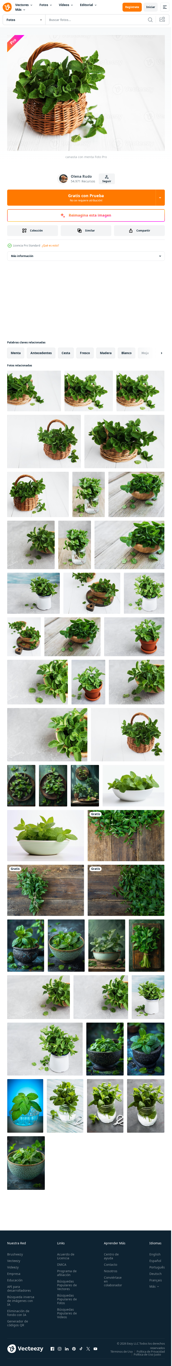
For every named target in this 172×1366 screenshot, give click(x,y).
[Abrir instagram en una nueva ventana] (59, 1347)
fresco (85, 350)
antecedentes (41, 350)
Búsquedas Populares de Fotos (65, 1297)
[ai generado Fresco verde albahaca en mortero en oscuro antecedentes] (25, 943)
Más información (22, 253)
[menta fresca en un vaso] (88, 492)
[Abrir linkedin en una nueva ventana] (67, 1347)
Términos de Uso (150, 1349)
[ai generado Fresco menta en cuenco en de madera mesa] (21, 783)
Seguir (106, 181)
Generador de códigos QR (17, 1321)
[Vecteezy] (7, 7)
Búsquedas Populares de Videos (65, 1311)
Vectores (22, 5)
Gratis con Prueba (86, 197)
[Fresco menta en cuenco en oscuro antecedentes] (145, 1046)
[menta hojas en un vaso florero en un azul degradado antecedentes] (25, 1103)
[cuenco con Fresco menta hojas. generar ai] (133, 783)
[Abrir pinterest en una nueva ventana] (74, 1347)
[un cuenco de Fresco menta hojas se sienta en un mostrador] (66, 943)
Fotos (43, 5)
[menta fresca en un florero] (33, 590)
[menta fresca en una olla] (134, 634)
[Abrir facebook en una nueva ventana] (52, 1347)
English (151, 1252)
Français (152, 1278)
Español (152, 1258)
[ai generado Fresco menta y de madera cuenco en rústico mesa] (85, 783)
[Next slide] (154, 350)
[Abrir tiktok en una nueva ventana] (81, 1347)
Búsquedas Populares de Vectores (65, 1283)
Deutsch (152, 1271)
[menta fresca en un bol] (136, 492)
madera (106, 350)
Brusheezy (15, 1252)
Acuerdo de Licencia (64, 1254)
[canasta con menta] (34, 388)
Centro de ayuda (108, 1254)
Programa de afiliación (65, 1270)
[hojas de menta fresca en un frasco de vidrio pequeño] (65, 1103)
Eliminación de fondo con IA (18, 1310)
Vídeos (64, 5)
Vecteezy (13, 1258)
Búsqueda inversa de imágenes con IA (20, 1298)
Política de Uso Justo (144, 1355)
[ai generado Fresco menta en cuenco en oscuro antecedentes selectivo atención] (26, 1160)
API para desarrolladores (19, 1286)
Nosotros (108, 1268)
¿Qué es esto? (50, 245)
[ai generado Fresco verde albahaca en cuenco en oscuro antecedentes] (105, 1046)
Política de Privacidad (147, 1352)
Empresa (13, 1271)
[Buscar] (150, 19)
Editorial (86, 5)
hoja (145, 350)
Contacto (108, 1262)
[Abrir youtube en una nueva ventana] (95, 1347)
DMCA (60, 1262)
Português (153, 1265)
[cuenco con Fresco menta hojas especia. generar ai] (45, 833)
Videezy (13, 1265)
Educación (15, 1278)
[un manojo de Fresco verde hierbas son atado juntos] (146, 943)
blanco (126, 350)
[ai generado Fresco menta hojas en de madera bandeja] (53, 783)
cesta (66, 350)
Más (18, 9)
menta (16, 350)
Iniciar (150, 7)
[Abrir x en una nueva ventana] (88, 1347)
